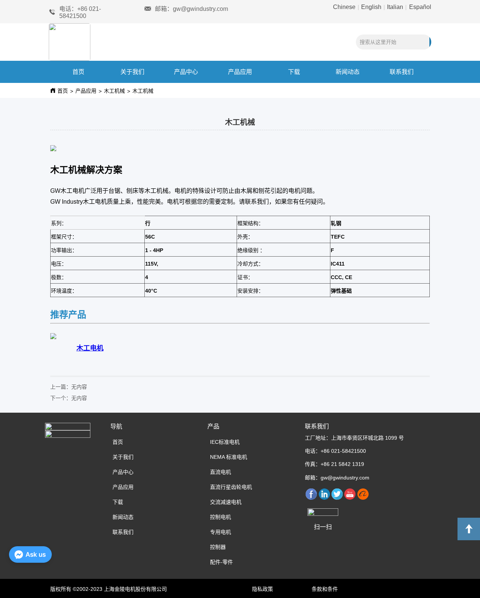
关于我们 (132, 72)
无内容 (79, 386)
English (371, 7)
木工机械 (114, 91)
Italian (395, 7)
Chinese (345, 7)
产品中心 (186, 72)
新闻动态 (348, 72)
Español (419, 7)
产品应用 (240, 72)
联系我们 (402, 72)
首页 (78, 72)
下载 (294, 72)
